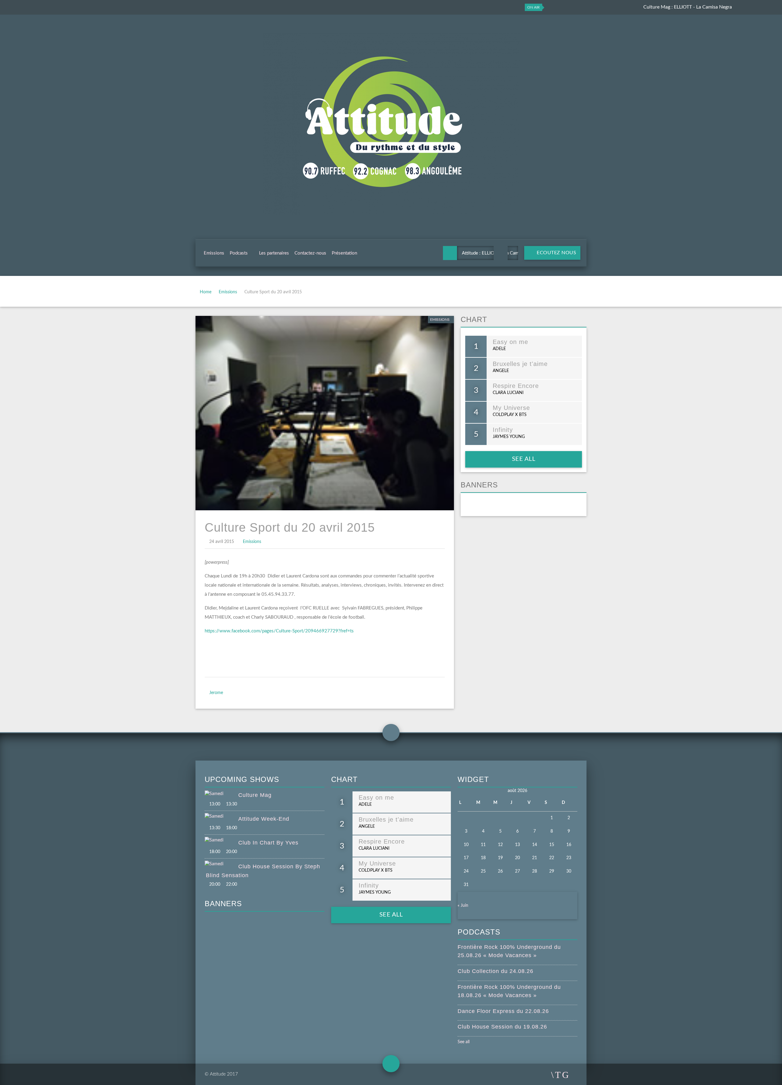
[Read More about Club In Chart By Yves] (221, 840)
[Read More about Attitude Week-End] (221, 816)
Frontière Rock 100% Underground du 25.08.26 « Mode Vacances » (509, 951)
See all (523, 459)
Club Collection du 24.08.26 (495, 971)
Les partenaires (274, 253)
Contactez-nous (310, 253)
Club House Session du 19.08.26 (502, 1027)
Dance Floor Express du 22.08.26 (503, 1011)
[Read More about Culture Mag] (221, 794)
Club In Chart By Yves (268, 843)
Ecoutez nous (555, 252)
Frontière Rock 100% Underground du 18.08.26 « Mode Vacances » (509, 991)
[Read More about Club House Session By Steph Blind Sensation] (221, 864)
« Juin (463, 905)
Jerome (216, 693)
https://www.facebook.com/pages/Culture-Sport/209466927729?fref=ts (279, 631)
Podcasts (239, 253)
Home (205, 292)
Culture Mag (255, 795)
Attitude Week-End (263, 819)
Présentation (344, 253)
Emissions (214, 253)
